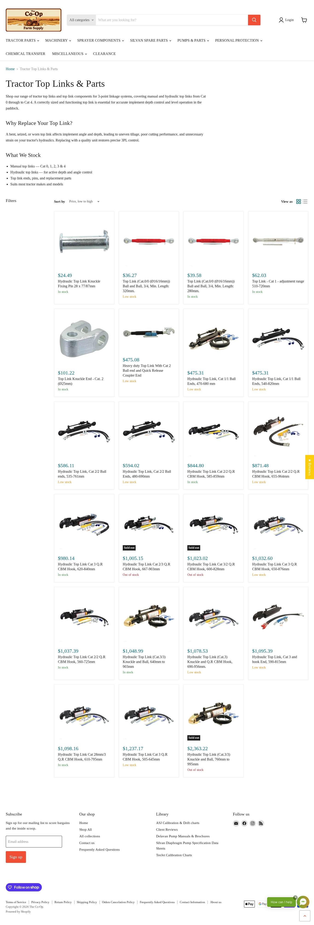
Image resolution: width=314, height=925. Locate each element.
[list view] (305, 201)
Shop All (85, 829)
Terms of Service (16, 902)
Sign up (15, 857)
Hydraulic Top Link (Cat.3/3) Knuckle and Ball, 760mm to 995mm (208, 759)
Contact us (86, 843)
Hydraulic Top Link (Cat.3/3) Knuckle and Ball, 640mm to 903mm (144, 662)
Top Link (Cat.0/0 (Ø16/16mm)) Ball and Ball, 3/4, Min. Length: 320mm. (146, 286)
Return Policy (63, 902)
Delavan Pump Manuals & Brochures (183, 836)
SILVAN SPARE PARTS (149, 40)
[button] (287, 20)
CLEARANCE (104, 54)
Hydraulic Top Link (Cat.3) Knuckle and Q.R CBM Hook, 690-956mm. (209, 662)
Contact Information (192, 902)
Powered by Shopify (18, 911)
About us (215, 902)
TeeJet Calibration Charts (174, 855)
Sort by (59, 201)
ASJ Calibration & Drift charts (177, 823)
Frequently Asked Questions (99, 849)
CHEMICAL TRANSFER (25, 54)
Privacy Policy (40, 902)
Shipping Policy (87, 902)
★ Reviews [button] (310, 466)
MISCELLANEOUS (68, 54)
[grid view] (298, 201)
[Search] (254, 20)
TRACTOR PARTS (21, 40)
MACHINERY (57, 40)
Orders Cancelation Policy (118, 902)
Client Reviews (167, 829)
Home (10, 69)
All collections (89, 836)
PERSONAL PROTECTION (237, 40)
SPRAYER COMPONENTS (99, 40)
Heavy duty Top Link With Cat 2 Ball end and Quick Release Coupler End (147, 370)
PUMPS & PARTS (191, 40)
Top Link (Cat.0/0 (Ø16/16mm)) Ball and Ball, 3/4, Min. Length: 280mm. (210, 286)
